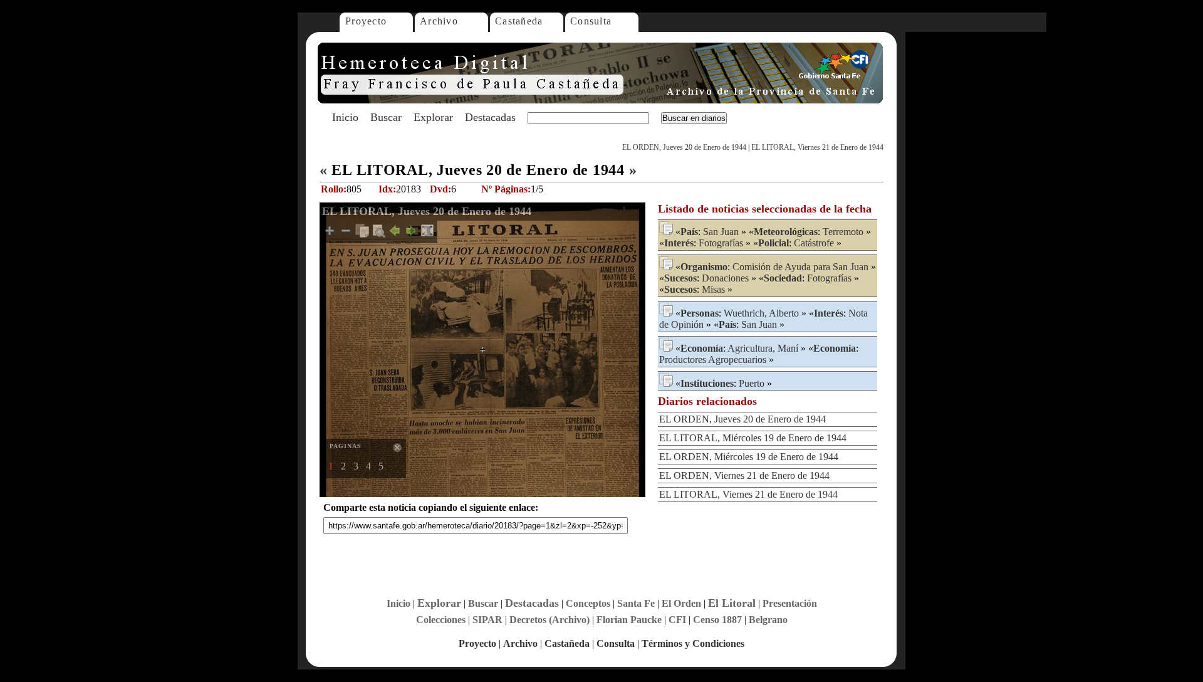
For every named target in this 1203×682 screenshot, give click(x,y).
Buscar (386, 117)
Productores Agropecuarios (712, 359)
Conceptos (588, 603)
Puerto (751, 383)
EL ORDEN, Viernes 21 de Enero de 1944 (744, 475)
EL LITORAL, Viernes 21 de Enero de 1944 (817, 147)
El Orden (681, 603)
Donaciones (725, 278)
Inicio (345, 117)
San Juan (721, 231)
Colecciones (441, 619)
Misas (713, 289)
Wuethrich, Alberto (761, 313)
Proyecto (366, 21)
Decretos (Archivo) (549, 619)
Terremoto (843, 231)
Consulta (591, 21)
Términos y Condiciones (693, 643)
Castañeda (519, 21)
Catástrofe (814, 243)
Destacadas (490, 117)
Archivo (439, 21)
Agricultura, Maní (762, 348)
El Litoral (732, 603)
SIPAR (487, 619)
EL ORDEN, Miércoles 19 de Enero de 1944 (748, 456)
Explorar (433, 117)
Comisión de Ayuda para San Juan (800, 266)
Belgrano (768, 619)
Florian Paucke (629, 619)
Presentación (790, 603)
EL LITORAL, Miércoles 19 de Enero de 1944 (752, 438)
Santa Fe (636, 603)
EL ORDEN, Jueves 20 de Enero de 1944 (684, 147)
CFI (677, 619)
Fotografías (721, 243)
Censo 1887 (717, 619)
